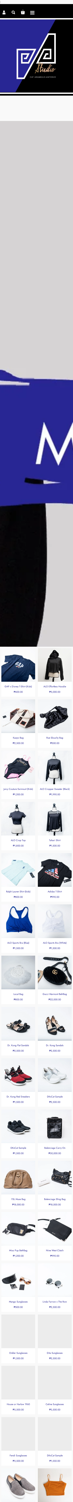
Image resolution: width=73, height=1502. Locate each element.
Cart (23, 12)
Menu (32, 12)
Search (14, 12)
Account (4, 12)
